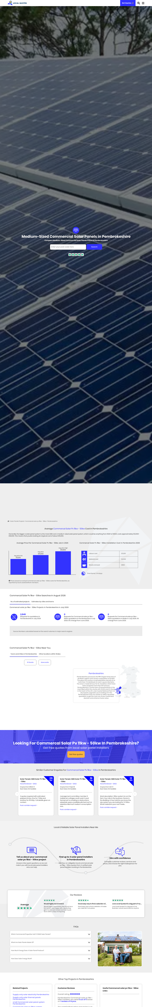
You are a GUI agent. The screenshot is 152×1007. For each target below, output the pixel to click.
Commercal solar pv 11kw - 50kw (69, 529)
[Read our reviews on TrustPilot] (76, 255)
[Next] (135, 794)
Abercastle (45, 662)
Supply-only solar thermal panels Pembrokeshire (27, 998)
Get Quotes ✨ (128, 3)
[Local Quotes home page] (17, 3)
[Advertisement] (76, 500)
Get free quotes (76, 754)
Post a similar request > (28, 805)
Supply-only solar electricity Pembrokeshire (31, 994)
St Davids (30, 662)
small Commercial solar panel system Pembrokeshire (29, 1003)
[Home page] (8, 521)
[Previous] (17, 794)
